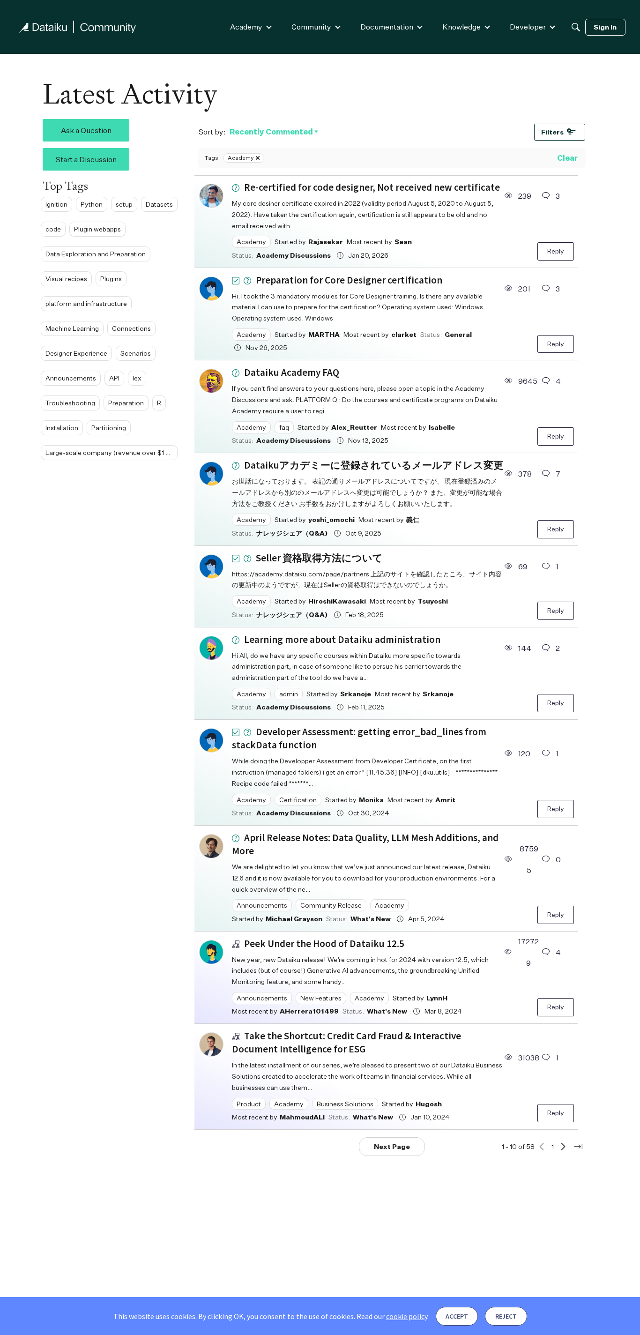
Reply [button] (555, 251)
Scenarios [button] (135, 353)
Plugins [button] (111, 279)
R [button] (159, 403)
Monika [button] (371, 800)
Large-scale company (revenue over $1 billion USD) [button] (111, 452)
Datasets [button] (159, 204)
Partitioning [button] (108, 428)
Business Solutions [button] (345, 1104)
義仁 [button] (412, 519)
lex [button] (137, 378)
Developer (528, 26)
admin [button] (288, 694)
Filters (552, 132)
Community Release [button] (331, 905)
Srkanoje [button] (355, 694)
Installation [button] (61, 428)
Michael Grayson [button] (294, 919)
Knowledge (461, 26)
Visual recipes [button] (66, 279)
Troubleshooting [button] (70, 403)
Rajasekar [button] (325, 242)
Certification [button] (298, 800)
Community (311, 26)
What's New (370, 919)
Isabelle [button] (442, 427)
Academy (246, 26)
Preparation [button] (126, 403)
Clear (567, 158)
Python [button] (92, 204)
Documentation (386, 26)
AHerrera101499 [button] (309, 1011)
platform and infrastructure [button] (86, 303)
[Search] (575, 27)
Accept (457, 1316)
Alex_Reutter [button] (354, 427)
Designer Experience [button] (76, 353)
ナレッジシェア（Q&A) (292, 533)
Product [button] (249, 1104)
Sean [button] (403, 242)
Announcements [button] (70, 378)
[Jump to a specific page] (578, 1146)
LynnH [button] (436, 998)
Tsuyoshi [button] (432, 601)
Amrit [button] (445, 800)
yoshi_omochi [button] (331, 519)
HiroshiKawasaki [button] (337, 601)
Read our (392, 1316)
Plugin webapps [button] (97, 229)
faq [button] (284, 427)
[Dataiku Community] (77, 27)
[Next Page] (563, 1146)
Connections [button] (131, 328)
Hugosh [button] (429, 1104)
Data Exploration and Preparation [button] (95, 254)
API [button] (114, 378)
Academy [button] (251, 242)
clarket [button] (404, 334)
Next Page (392, 1146)
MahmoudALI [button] (302, 1117)
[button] (211, 196)
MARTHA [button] (324, 334)
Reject (506, 1316)
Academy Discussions (293, 255)
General (458, 334)
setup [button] (124, 204)
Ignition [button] (56, 204)
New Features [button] (321, 998)
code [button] (53, 229)
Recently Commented (271, 132)
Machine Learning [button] (72, 328)
